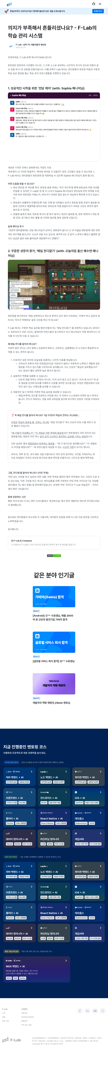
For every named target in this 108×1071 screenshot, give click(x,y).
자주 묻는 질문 (26, 1025)
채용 (3, 1017)
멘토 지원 (5, 1021)
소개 (3, 1013)
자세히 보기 (98, 11)
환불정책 (24, 1021)
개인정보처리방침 (27, 1017)
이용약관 (24, 1013)
